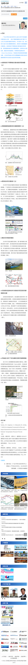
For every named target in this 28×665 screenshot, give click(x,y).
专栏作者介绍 (6, 584)
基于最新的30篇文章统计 (21, 538)
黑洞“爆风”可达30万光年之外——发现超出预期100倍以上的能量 (13, 535)
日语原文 (3, 460)
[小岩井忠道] (5, 592)
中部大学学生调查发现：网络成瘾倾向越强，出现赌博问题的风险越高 (13, 531)
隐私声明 (23, 656)
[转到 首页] (1, 6)
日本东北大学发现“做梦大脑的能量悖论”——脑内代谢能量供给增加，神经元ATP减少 (13, 519)
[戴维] (22, 592)
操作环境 (11, 656)
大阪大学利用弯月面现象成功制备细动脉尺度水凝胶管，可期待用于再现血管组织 (13, 523)
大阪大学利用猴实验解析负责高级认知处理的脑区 (11, 527)
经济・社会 (6, 6)
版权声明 (17, 656)
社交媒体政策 (13, 658)
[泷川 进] (13, 592)
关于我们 (21, 2)
